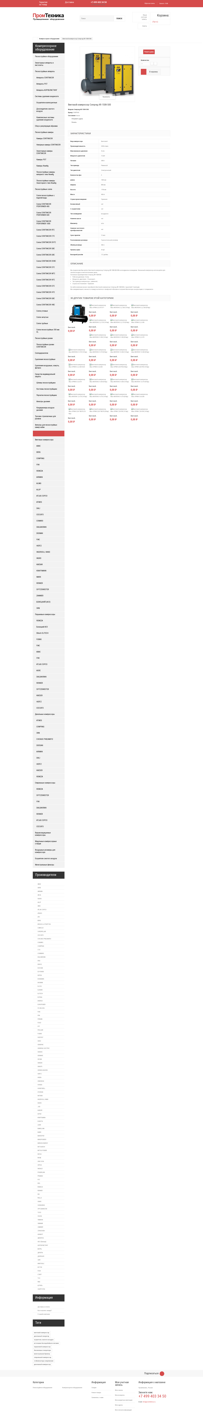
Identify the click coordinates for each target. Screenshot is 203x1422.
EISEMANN (40, 979)
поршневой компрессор (42, 1347)
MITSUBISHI (41, 1147)
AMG (39, 906)
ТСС (38, 1278)
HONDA (39, 1085)
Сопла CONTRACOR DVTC (46, 242)
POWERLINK (41, 1172)
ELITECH (40, 993)
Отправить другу (77, 119)
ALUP (38, 489)
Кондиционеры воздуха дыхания (45, 409)
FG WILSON (41, 1008)
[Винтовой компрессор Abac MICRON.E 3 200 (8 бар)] (120, 336)
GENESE (39, 1052)
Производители (45, 875)
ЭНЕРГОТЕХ (41, 1289)
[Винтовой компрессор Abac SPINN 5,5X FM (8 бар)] (120, 366)
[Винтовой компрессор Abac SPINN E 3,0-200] (99, 366)
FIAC (38, 539)
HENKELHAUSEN (42, 1070)
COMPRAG (40, 458)
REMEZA (39, 471)
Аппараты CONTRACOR (45, 78)
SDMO (39, 1201)
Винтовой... (72, 327)
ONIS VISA (40, 1161)
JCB (38, 1106)
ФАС (38, 1282)
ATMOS (39, 502)
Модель (70, 109)
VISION (39, 1216)
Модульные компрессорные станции (46, 842)
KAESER (39, 695)
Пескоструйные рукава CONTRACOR (45, 345)
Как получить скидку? (44, 1310)
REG (38, 1183)
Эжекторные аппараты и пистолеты (44, 64)
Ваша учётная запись (144, 17)
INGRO (38, 558)
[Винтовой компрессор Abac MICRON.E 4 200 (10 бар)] (120, 380)
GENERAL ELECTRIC (43, 1048)
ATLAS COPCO (41, 496)
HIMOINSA (40, 1081)
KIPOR (39, 1114)
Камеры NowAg (42, 166)
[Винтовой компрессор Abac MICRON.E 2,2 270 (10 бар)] (99, 321)
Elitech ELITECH (42, 633)
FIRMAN (39, 1019)
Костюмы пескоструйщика (46, 389)
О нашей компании (43, 1314)
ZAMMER (39, 596)
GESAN (39, 1059)
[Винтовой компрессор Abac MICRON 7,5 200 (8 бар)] (141, 351)
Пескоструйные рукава (44, 338)
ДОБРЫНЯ (40, 1256)
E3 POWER (40, 971)
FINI (37, 465)
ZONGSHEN (41, 1231)
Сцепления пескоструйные (45, 359)
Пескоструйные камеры (44, 132)
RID (38, 1194)
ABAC (38, 446)
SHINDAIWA (41, 1205)
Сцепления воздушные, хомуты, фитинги (47, 366)
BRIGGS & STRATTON (44, 924)
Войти (144, 26)
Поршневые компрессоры (45, 614)
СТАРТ (39, 1274)
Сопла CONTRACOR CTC (45, 236)
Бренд (70, 112)
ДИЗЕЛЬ (40, 1252)
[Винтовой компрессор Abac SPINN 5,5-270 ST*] (99, 306)
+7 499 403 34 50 (99, 2)
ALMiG (38, 483)
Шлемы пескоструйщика (45, 383)
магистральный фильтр (42, 1354)
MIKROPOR (40, 1136)
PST (38, 1179)
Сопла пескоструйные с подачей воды (45, 196)
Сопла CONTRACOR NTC (45, 280)
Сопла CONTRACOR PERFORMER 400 (43, 205)
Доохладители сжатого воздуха (45, 110)
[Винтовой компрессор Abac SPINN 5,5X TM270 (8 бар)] (99, 410)
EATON (39, 975)
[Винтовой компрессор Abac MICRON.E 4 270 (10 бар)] (99, 395)
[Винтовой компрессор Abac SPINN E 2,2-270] (141, 336)
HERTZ (39, 546)
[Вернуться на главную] (35, 38)
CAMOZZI (40, 928)
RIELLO (39, 1198)
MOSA (39, 1154)
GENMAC (40, 1055)
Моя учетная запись (122, 1383)
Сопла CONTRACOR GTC (45, 286)
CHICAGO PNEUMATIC (44, 739)
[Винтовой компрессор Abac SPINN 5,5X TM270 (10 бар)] (78, 411)
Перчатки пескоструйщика (46, 395)
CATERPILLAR (41, 931)
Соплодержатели (41, 353)
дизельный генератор (41, 1336)
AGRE (38, 670)
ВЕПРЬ (39, 1249)
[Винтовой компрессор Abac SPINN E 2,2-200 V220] (78, 366)
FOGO (39, 1023)
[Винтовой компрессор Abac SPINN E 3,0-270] (78, 380)
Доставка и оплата (43, 1307)
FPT (38, 1026)
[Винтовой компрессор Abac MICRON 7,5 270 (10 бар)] (78, 395)
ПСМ (39, 1271)
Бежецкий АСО (42, 627)
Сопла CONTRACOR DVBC (46, 261)
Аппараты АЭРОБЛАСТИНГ (46, 90)
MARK (38, 577)
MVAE (39, 1158)
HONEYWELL (41, 1088)
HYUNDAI (40, 1092)
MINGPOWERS (41, 1139)
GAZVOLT (40, 1037)
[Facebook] (162, 1373)
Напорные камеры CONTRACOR (48, 145)
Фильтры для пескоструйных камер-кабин (46, 426)
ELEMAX (40, 990)
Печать (74, 122)
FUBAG (39, 639)
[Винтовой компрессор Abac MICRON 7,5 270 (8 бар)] (141, 380)
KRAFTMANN (41, 1117)
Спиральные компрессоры (45, 783)
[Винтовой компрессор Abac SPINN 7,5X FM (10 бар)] (141, 410)
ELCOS (39, 986)
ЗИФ (38, 608)
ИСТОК (39, 1267)
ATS (38, 917)
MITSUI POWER (42, 1150)
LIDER (39, 1125)
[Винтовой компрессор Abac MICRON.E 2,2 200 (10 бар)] (120, 306)
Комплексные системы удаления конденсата (45, 118)
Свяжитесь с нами (97, 1397)
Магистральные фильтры (44, 865)
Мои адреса (119, 1405)
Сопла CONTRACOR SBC (45, 248)
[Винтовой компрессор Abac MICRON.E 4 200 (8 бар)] (99, 380)
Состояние (71, 115)
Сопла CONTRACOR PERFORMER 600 (43, 214)
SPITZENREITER (42, 589)
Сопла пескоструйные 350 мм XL (47, 331)
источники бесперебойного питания (46, 1343)
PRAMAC (40, 1176)
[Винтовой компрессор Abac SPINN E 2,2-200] (141, 321)
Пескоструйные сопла (43, 189)
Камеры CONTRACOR (44, 138)
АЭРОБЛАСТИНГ (42, 1245)
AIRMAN (39, 477)
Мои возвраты (120, 1395)
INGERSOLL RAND (43, 552)
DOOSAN (39, 745)
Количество (145, 60)
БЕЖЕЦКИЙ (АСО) (43, 602)
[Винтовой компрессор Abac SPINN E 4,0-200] (141, 395)
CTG (38, 950)
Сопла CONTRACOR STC (45, 267)
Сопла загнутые (42, 317)
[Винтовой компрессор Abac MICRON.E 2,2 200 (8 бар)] (141, 306)
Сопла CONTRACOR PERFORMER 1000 (43, 222)
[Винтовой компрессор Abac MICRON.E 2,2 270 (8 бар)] (120, 321)
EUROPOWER (41, 1004)
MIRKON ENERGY (42, 1143)
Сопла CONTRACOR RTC (45, 230)
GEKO (39, 1041)
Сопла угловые (42, 311)
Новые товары (96, 1392)
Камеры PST (41, 159)
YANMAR (40, 1223)
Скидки (94, 1387)
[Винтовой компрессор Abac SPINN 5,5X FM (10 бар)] (141, 366)
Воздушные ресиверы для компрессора (45, 851)
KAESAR (39, 564)
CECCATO (40, 514)
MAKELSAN (40, 1128)
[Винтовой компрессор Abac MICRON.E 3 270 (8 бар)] (99, 351)
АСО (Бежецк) (41, 1241)
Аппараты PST (41, 84)
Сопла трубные (42, 323)
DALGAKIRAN (41, 527)
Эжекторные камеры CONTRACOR (44, 152)
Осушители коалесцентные (46, 102)
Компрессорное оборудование (49, 39)
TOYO (39, 1212)
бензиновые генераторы (42, 1350)
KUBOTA (40, 1121)
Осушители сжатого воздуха (46, 858)
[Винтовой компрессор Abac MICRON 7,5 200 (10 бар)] (120, 351)
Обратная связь (149, 3)
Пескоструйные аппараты (45, 71)
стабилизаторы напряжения (43, 1361)
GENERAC (40, 1044)
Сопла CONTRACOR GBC (45, 298)
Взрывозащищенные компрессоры (43, 834)
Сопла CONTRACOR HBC (45, 305)
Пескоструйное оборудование (46, 56)
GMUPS (39, 1066)
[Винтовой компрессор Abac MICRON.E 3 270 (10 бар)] (78, 351)
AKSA (39, 895)
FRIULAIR (40, 1030)
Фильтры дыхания (43, 401)
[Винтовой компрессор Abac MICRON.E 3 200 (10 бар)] (99, 336)
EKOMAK (39, 533)
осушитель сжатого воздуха (43, 1340)
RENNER (39, 583)
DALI (38, 508)
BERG (38, 452)
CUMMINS (40, 953)
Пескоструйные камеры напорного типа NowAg (45, 173)
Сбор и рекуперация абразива (46, 126)
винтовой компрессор (41, 1332)
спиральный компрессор (42, 1357)
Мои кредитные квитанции (123, 1400)
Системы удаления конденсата (47, 96)
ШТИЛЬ (40, 1285)
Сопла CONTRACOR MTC (45, 273)
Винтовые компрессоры (44, 440)
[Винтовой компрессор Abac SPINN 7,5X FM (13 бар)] (120, 410)
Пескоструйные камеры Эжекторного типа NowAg (46, 182)
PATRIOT (40, 1169)
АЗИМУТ (40, 1234)
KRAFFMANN (41, 571)
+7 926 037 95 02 (98, 4)
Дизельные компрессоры (45, 714)
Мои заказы (119, 1390)
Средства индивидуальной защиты (45, 375)
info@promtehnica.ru (149, 1402)
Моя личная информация (123, 1410)
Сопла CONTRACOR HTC (45, 292)
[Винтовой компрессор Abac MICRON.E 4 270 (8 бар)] (120, 395)
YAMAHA (40, 1220)
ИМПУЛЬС (40, 1263)
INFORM (40, 1096)
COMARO (39, 521)
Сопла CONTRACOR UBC (45, 255)
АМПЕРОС (40, 1238)
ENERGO (40, 1001)
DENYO (39, 964)
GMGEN (39, 1063)
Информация (44, 1297)
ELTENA (39, 997)
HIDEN (39, 1077)
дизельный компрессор (42, 1364)
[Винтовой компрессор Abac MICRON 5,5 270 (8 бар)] (78, 314)
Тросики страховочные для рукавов (45, 417)
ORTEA (39, 1165)
